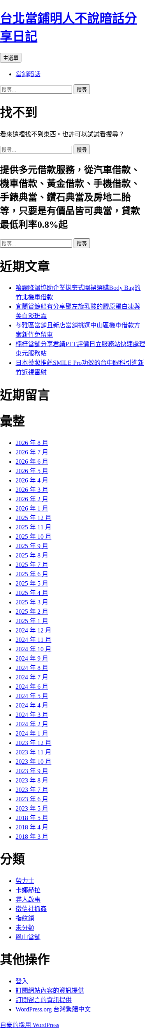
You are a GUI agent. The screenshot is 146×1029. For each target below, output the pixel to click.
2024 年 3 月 (32, 714)
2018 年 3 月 (32, 836)
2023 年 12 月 (33, 743)
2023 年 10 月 (33, 761)
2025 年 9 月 (32, 546)
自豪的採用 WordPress (29, 1025)
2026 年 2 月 (32, 499)
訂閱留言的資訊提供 (44, 1000)
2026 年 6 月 (32, 461)
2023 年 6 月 (32, 799)
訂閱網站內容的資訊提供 (50, 990)
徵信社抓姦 (31, 909)
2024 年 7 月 (32, 677)
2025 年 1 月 (32, 621)
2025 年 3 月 (32, 602)
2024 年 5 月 (32, 696)
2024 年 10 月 (33, 649)
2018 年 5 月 (32, 818)
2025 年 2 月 (32, 611)
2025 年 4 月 (32, 593)
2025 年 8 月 (32, 555)
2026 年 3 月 (32, 489)
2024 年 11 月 (33, 639)
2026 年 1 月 (32, 508)
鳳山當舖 (28, 937)
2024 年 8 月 (32, 668)
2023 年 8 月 (32, 780)
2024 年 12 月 (33, 630)
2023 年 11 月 (33, 752)
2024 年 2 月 (32, 724)
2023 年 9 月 (32, 771)
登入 (22, 981)
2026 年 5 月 (32, 471)
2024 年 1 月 (32, 733)
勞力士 (25, 880)
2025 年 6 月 (32, 574)
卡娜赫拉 (28, 890)
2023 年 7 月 (32, 789)
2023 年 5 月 (32, 808)
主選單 (10, 58)
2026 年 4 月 (32, 480)
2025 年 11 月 (33, 527)
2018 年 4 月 (32, 827)
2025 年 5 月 (32, 583)
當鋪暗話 (28, 74)
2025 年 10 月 (33, 536)
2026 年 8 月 (32, 442)
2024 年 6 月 (32, 686)
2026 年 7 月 (32, 452)
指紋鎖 (25, 918)
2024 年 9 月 (32, 658)
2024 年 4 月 (32, 705)
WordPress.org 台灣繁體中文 (53, 1009)
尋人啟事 (28, 899)
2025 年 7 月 (32, 564)
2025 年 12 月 (33, 517)
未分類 (25, 927)
